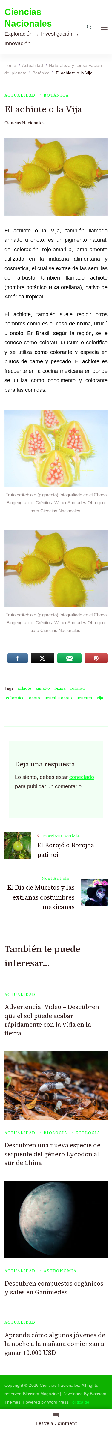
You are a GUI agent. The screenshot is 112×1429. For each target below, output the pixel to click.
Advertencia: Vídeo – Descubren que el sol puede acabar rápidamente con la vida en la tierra (51, 1020)
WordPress (58, 1402)
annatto (43, 688)
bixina (59, 688)
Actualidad (20, 95)
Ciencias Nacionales (28, 17)
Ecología (88, 1132)
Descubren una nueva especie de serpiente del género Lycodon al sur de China (52, 1154)
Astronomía (60, 1270)
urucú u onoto (58, 697)
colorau (77, 688)
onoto (34, 697)
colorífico (15, 697)
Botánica (56, 95)
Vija (99, 697)
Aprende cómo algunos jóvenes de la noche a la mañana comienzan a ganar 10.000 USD (54, 1344)
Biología (55, 1132)
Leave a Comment (56, 1423)
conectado (81, 777)
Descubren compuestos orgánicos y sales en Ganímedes (53, 1287)
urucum (84, 697)
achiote (24, 688)
